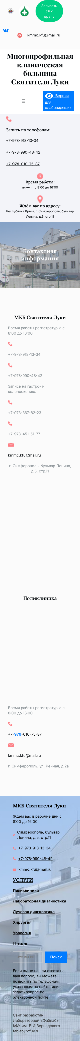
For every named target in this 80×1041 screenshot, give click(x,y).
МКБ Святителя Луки (39, 806)
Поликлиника (26, 890)
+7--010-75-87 (23, 164)
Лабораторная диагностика (39, 901)
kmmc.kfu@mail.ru (43, 35)
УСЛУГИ (23, 880)
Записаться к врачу (49, 11)
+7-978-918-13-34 (22, 140)
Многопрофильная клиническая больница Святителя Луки (40, 68)
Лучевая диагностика (34, 912)
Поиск (56, 957)
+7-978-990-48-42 (23, 152)
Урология (22, 933)
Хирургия (22, 922)
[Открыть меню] (23, 101)
